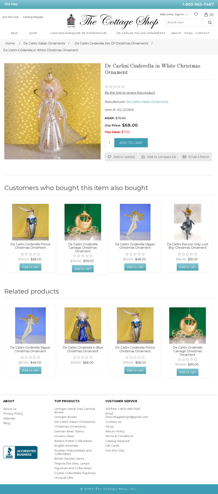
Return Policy (115, 431)
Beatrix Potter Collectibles (73, 441)
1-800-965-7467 (198, 4)
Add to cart (131, 143)
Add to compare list (161, 157)
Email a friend (198, 157)
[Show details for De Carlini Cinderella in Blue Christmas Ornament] (83, 325)
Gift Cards (112, 445)
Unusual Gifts (63, 477)
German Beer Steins (69, 431)
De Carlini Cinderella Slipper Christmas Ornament (135, 246)
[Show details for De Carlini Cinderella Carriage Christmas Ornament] (83, 222)
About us (9, 408)
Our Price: (113, 125)
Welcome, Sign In (172, 14)
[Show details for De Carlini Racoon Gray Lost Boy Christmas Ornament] (187, 222)
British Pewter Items (69, 458)
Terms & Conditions (119, 436)
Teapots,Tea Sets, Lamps (71, 463)
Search (210, 22)
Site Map (11, 4)
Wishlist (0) (196, 14)
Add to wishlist (124, 157)
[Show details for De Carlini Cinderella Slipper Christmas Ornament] (135, 222)
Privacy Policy (13, 413)
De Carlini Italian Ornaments (147, 102)
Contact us (113, 421)
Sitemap (9, 418)
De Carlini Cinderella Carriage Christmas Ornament (83, 248)
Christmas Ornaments (70, 426)
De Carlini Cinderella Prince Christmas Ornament (30, 246)
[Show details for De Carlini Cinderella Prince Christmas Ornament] (30, 222)
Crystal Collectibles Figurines (75, 473)
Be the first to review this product (130, 93)
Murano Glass (64, 436)
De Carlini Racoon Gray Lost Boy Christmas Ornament (187, 246)
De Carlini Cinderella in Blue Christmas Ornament (83, 349)
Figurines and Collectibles (73, 468)
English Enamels (66, 445)
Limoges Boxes (65, 417)
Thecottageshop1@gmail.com (126, 417)
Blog (6, 423)
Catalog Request (33, 16)
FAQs (109, 426)
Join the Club (10, 16)
